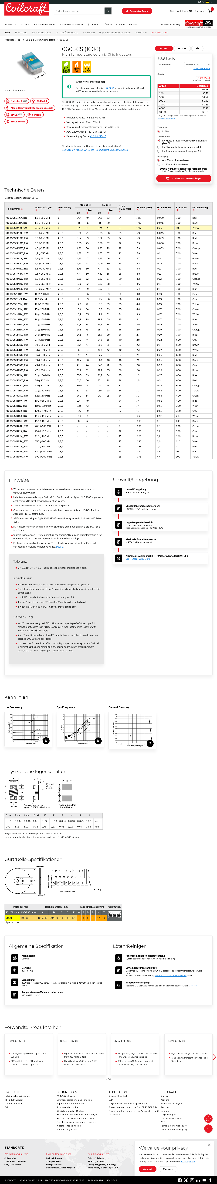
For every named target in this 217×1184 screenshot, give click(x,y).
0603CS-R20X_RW (17, 426)
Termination (163, 136)
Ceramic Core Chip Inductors (40, 39)
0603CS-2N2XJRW (16, 228)
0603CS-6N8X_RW (17, 268)
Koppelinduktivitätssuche (70, 1103)
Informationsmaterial (15, 90)
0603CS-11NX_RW (16, 299)
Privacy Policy (188, 1161)
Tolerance (162, 127)
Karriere (120, 24)
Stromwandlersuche (67, 1107)
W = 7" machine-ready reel (175, 160)
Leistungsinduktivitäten (17, 1096)
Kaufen (163, 48)
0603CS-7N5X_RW (17, 273)
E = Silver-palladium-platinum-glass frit (181, 147)
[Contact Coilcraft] (208, 1118)
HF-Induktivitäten (14, 1100)
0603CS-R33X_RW (17, 451)
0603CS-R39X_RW (17, 456)
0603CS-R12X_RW (16, 411)
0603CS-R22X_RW (17, 436)
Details (59, 546)
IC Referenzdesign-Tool (69, 1126)
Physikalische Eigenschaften (115, 32)
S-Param (36, 114)
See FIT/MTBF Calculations (138, 559)
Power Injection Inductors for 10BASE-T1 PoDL (133, 1107)
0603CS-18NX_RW (17, 319)
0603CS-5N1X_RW (16, 258)
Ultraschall (114, 1114)
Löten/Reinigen (159, 32)
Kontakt (133, 24)
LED (110, 1100)
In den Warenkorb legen (187, 178)
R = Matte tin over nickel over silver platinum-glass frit (185, 142)
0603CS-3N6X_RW (17, 238)
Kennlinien (89, 32)
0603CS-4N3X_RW (17, 248)
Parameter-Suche (139, 11)
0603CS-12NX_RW (16, 304)
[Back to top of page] (208, 1128)
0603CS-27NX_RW (17, 339)
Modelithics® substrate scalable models (32, 108)
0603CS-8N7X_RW (17, 284)
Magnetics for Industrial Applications (128, 1103)
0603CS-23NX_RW (17, 329)
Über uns (165, 1111)
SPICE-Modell (18, 121)
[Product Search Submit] (108, 10)
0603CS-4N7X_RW (17, 253)
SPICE (14, 114)
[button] (214, 1057)
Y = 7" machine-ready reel (175, 164)
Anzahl (160, 74)
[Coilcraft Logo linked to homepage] (26, 9)
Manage (168, 1169)
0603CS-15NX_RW (16, 309)
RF (19, 39)
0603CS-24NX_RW (17, 334)
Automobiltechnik (118, 1096)
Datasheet (16, 101)
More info (193, 986)
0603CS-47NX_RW (17, 370)
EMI (6, 1107)
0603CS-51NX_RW (16, 375)
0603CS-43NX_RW (17, 365)
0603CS (63, 39)
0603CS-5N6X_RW (17, 263)
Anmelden (200, 11)
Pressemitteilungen (171, 1103)
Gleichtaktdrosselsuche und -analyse (76, 1118)
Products (9, 39)
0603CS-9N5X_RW (17, 289)
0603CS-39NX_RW (17, 360)
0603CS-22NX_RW (17, 324)
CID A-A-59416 (98, 136)
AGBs (163, 1122)
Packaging (162, 156)
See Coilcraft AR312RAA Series (78, 149)
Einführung (21, 32)
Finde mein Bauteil (201, 68)
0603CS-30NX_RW (17, 344)
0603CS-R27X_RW (17, 446)
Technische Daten (41, 32)
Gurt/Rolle (140, 32)
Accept (147, 1169)
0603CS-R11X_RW (16, 405)
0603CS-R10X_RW (16, 400)
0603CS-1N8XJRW (16, 223)
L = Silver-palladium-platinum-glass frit (181, 151)
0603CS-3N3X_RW (17, 233)
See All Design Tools (67, 1129)
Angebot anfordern (166, 119)
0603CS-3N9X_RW (17, 243)
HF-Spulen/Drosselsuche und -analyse (77, 1114)
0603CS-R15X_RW (16, 416)
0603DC (109, 88)
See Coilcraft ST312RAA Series (112, 149)
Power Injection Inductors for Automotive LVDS (133, 1111)
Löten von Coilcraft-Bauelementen (170, 975)
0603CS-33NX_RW (17, 350)
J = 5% (165, 131)
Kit (197, 48)
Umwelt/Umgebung (67, 32)
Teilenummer (164, 64)
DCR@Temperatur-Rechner (71, 1111)
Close (209, 1144)
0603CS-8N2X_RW (17, 278)
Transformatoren (13, 1103)
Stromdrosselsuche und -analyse (74, 1100)
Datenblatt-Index (179, 11)
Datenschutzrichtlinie (172, 1118)
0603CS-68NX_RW (17, 385)
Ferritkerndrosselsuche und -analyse (76, 1122)
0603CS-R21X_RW (16, 431)
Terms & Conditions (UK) (174, 1126)
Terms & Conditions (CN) (174, 1129)
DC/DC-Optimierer (66, 1096)
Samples (165, 1107)
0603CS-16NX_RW (17, 314)
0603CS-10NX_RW (17, 294)
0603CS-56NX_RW (17, 380)
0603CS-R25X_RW (17, 441)
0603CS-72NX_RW (17, 390)
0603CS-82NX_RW (17, 395)
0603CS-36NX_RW (17, 355)
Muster (182, 48)
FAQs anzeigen (168, 1114)
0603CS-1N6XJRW (16, 217)
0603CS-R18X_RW (16, 421)
